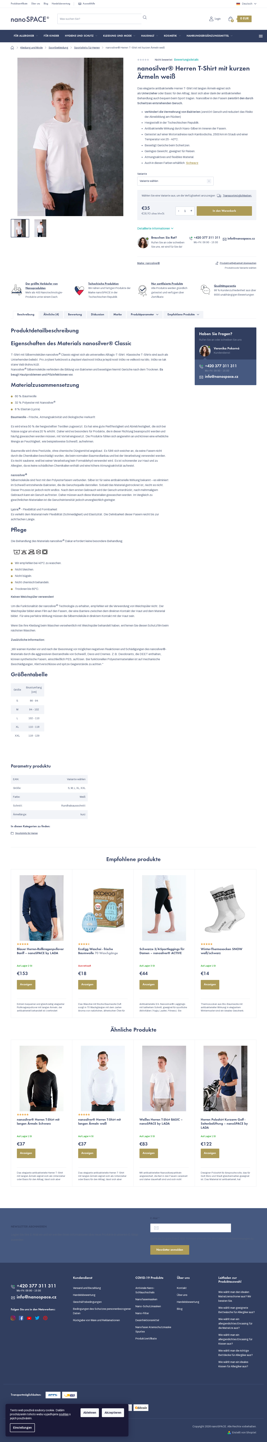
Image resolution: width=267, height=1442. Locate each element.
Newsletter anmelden (169, 1249)
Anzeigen (26, 984)
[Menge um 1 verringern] (179, 211)
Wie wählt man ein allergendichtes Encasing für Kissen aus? (235, 1339)
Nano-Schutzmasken (148, 1306)
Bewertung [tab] (75, 314)
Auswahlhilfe (89, 4)
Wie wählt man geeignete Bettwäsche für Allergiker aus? (236, 1310)
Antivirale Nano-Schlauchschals (145, 1290)
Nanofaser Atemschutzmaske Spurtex (153, 1329)
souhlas (64, 1414)
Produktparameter (142, 314)
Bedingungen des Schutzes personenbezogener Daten (102, 1311)
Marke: (148, 263)
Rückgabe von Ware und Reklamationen (96, 1320)
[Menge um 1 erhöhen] (191, 211)
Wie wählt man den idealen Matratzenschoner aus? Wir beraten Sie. (234, 1296)
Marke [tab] (117, 314)
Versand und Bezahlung (87, 1288)
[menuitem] (26, 36)
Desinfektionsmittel (147, 1320)
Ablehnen (89, 1412)
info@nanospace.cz (241, 238)
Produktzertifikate (19, 4)
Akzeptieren (113, 1412)
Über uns (35, 4)
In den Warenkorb (224, 211)
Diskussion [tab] (97, 314)
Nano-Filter (142, 1313)
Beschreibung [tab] (25, 314)
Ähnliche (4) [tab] (51, 314)
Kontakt (182, 1288)
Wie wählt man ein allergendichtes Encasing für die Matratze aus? (235, 1323)
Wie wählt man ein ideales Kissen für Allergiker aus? (233, 1364)
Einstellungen (22, 1427)
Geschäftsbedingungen (87, 1302)
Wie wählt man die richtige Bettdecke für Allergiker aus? (235, 1352)
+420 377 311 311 (207, 238)
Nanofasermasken (146, 1299)
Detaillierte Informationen (153, 228)
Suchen (144, 17)
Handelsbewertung (61, 4)
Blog (46, 4)
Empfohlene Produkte (181, 314)
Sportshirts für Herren (26, 833)
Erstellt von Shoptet (244, 1432)
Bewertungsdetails (186, 59)
